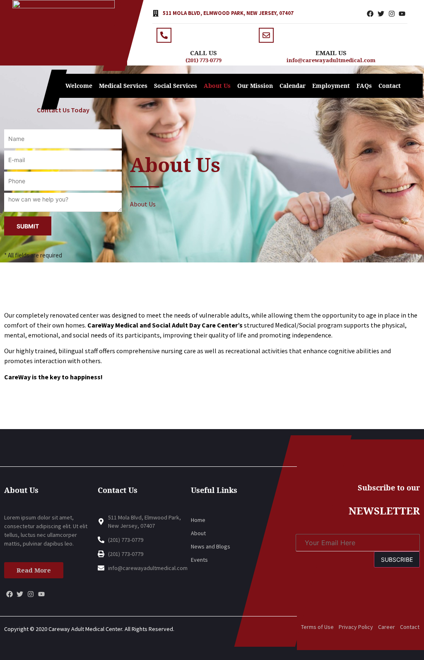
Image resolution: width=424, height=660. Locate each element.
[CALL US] (164, 35)
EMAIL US (331, 53)
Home (198, 520)
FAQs (364, 86)
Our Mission (255, 86)
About (198, 533)
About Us (217, 86)
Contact (389, 86)
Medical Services (123, 86)
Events (199, 559)
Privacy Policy (356, 627)
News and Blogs (210, 546)
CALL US (203, 53)
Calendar (292, 86)
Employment (331, 86)
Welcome (78, 86)
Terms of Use (317, 627)
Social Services (175, 86)
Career (386, 627)
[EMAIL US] (266, 35)
